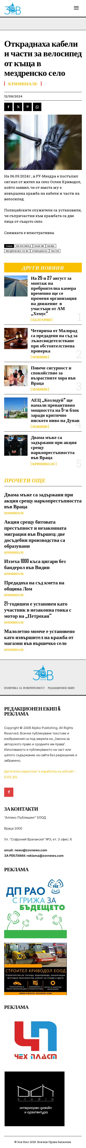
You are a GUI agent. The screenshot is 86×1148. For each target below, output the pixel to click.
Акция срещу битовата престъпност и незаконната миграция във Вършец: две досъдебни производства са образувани (35, 534)
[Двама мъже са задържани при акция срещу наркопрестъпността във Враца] (16, 445)
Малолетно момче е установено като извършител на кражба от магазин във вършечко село (39, 637)
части (55, 251)
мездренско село (17, 251)
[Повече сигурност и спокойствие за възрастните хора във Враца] (16, 375)
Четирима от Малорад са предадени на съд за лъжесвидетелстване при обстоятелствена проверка (54, 340)
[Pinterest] (27, 107)
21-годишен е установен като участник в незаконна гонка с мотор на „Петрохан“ (37, 610)
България (41, 319)
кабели (39, 246)
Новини (39, 357)
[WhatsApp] (37, 107)
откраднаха (40, 251)
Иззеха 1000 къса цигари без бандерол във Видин (35, 564)
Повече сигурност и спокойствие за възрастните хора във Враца (53, 375)
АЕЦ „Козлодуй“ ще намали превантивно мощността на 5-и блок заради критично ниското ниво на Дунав (55, 410)
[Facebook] (8, 107)
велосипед (23, 246)
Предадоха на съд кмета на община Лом (34, 585)
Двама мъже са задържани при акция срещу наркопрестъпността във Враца (43, 500)
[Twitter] (18, 107)
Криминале (43, 464)
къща (51, 246)
